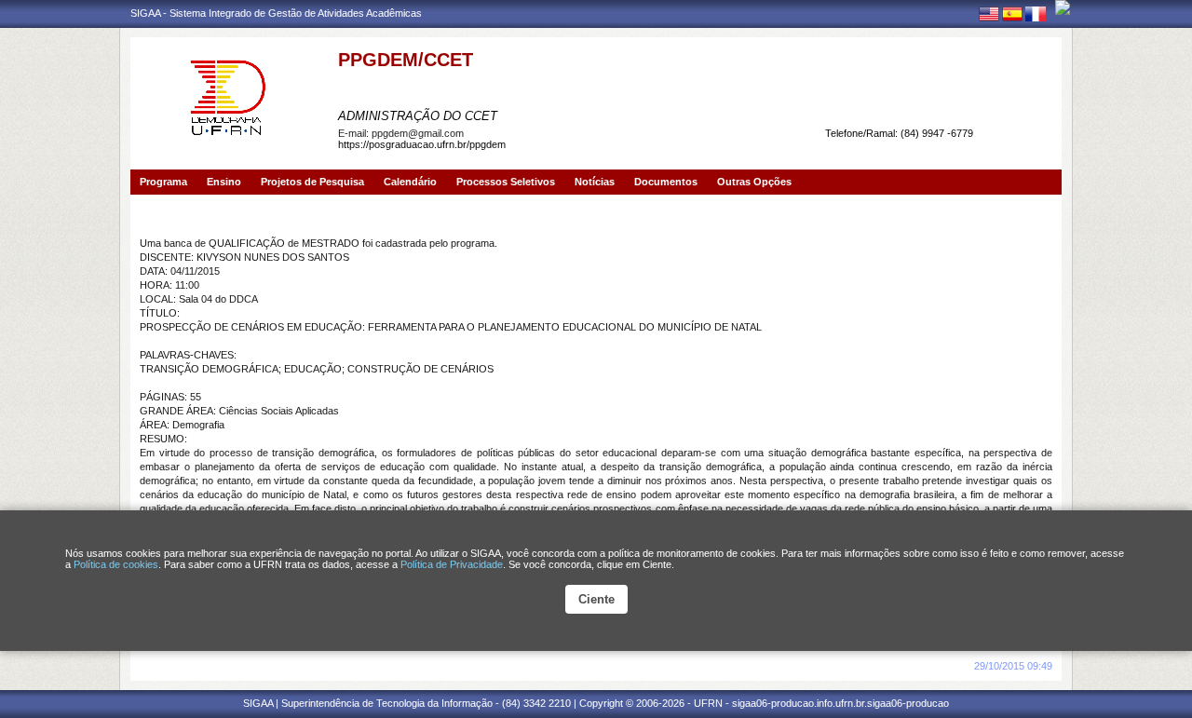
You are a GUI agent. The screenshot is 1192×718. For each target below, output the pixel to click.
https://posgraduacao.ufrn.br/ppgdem (422, 144)
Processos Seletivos (505, 181)
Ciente (596, 599)
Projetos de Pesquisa (312, 181)
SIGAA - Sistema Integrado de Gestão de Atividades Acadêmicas (276, 13)
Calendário (410, 181)
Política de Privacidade (451, 564)
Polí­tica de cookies (116, 564)
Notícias (595, 181)
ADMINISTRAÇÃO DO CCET (417, 116)
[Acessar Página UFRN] (1062, 7)
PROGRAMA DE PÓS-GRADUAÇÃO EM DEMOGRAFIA (528, 87)
